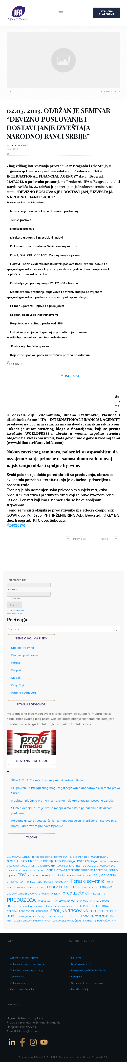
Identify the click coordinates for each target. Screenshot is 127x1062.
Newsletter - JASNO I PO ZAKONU (89, 970)
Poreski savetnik (87, 881)
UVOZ (85, 916)
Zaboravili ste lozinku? (16, 610)
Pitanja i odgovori (23, 692)
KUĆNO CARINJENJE (79, 857)
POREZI (109, 882)
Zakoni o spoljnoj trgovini (24, 957)
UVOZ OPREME (99, 916)
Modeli (16, 677)
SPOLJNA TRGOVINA (69, 910)
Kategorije (76, 976)
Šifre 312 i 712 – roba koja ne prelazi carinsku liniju (47, 780)
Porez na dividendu (16, 887)
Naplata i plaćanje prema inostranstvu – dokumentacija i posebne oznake (62, 800)
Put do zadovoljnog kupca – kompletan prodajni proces (46, 906)
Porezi (15, 663)
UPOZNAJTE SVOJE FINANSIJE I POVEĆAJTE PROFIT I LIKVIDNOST (48, 916)
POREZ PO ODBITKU (63, 887)
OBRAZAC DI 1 (90, 865)
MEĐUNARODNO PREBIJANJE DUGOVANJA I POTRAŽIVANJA (59, 861)
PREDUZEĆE (44, 901)
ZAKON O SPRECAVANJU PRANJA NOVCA (32, 921)
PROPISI (11, 906)
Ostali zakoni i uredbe (22, 989)
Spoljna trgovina (22, 648)
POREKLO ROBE (34, 882)
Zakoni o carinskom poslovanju (27, 970)
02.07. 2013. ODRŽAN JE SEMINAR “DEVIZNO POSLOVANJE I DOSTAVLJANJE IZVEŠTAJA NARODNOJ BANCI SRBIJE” (58, 123)
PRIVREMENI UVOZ (99, 900)
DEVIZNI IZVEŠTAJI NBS (18, 857)
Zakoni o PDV (17, 976)
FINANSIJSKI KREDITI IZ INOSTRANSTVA (49, 857)
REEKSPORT (83, 906)
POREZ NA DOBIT (36, 887)
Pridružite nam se (14, 614)
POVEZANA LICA (90, 887)
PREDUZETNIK (98, 894)
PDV (22, 874)
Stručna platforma (81, 963)
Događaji (17, 685)
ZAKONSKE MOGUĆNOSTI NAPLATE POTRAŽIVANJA (84, 920)
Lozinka (12, 589)
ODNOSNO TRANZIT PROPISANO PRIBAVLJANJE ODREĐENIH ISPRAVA (82, 870)
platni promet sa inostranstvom (74, 875)
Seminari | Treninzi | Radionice (87, 983)
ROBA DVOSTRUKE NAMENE (33, 911)
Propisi (16, 670)
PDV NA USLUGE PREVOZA (41, 875)
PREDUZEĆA (21, 900)
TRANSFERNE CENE (104, 911)
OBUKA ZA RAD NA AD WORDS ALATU (25, 870)
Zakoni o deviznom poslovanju (27, 963)
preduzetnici (76, 893)
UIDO (10, 916)
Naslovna (76, 957)
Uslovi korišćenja (80, 989)
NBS (78, 866)
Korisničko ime (16, 580)
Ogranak (11, 875)
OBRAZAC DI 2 (107, 865)
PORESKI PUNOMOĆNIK (56, 882)
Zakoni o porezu (19, 983)
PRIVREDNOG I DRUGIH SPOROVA (70, 900)
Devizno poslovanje (24, 655)
